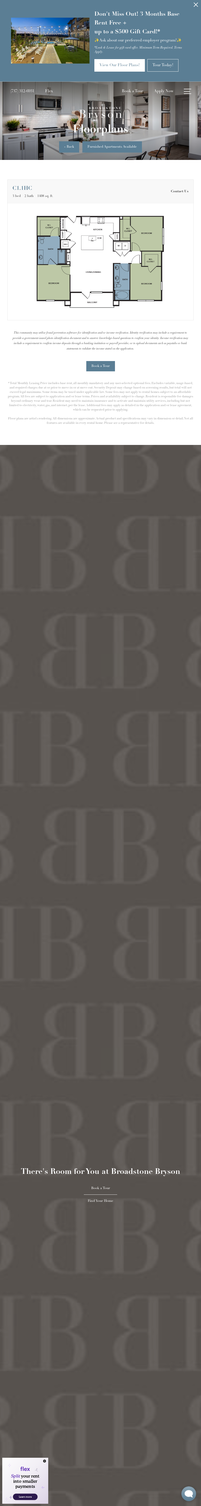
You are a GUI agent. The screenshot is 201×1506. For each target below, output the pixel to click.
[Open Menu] (187, 91)
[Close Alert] (196, 6)
